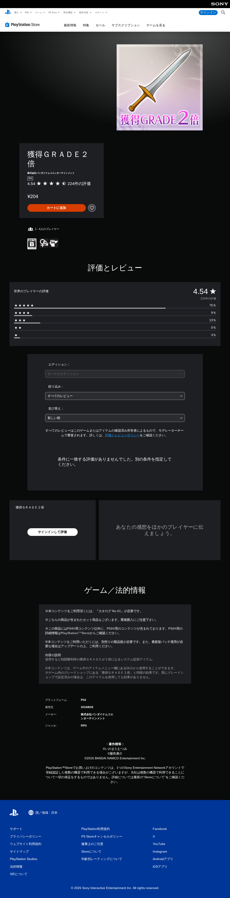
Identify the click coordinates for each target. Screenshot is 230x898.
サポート (99, 12)
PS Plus (52, 12)
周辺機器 (68, 12)
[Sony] (220, 7)
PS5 (27, 12)
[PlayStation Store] (23, 24)
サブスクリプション (126, 25)
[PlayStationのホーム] (8, 12)
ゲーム (38, 12)
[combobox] (115, 374)
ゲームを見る (155, 25)
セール (100, 25)
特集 (86, 25)
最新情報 (83, 12)
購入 (16, 12)
